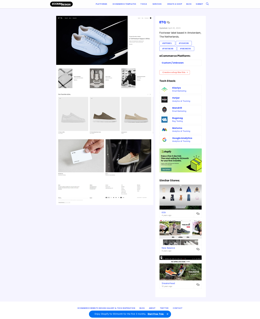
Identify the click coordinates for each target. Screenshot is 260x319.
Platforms (101, 4)
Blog (188, 4)
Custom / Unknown (173, 62)
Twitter (164, 308)
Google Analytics (182, 138)
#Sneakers (185, 49)
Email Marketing (179, 91)
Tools (143, 4)
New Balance (168, 248)
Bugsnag (177, 118)
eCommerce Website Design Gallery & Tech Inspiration (106, 308)
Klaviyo (176, 87)
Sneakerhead (168, 283)
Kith (164, 212)
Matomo (177, 128)
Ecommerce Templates (124, 4)
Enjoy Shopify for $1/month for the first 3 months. (129, 313)
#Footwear (167, 49)
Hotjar (176, 97)
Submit (199, 4)
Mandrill (177, 107)
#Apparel (167, 43)
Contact (178, 308)
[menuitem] (102, 4)
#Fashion (184, 43)
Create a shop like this (173, 72)
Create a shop (174, 4)
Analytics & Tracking (181, 101)
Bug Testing (177, 121)
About (152, 308)
